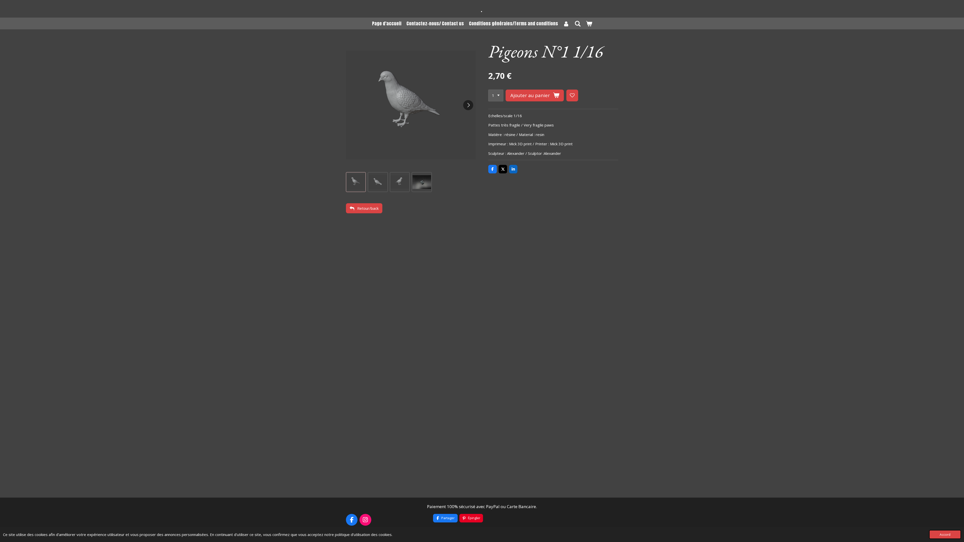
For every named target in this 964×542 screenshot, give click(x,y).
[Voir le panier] (588, 23)
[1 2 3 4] (495, 95)
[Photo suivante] (468, 105)
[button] (356, 182)
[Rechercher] (577, 23)
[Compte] (566, 23)
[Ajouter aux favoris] (572, 95)
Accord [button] (945, 534)
